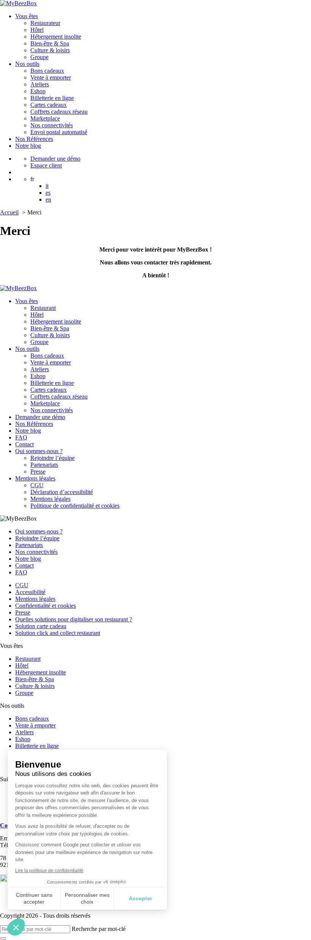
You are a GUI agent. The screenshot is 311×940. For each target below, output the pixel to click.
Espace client (46, 165)
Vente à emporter (50, 77)
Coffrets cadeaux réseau (59, 111)
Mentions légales (35, 478)
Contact (24, 444)
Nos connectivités (51, 125)
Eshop (38, 91)
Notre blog (28, 145)
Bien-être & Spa (49, 43)
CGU (37, 485)
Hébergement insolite (55, 36)
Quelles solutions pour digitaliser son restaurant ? (73, 619)
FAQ (21, 437)
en (48, 199)
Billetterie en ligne (52, 98)
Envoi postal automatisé (58, 132)
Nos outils (27, 64)
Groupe (39, 57)
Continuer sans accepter (34, 898)
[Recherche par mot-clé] (3, 938)
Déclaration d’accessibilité (61, 492)
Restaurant (43, 308)
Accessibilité (30, 592)
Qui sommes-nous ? (39, 451)
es (48, 192)
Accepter (140, 898)
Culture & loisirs (50, 50)
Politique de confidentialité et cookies (74, 505)
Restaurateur (45, 23)
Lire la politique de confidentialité (49, 870)
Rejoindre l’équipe (52, 458)
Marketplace (45, 118)
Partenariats (44, 464)
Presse (38, 471)
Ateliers (39, 84)
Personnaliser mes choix (87, 898)
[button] (16, 927)
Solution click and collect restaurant (57, 633)
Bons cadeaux (47, 70)
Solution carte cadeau (40, 626)
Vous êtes (26, 16)
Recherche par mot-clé (99, 929)
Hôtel (37, 30)
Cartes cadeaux (48, 105)
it (47, 186)
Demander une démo (55, 158)
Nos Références (34, 139)
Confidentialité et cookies (45, 605)
